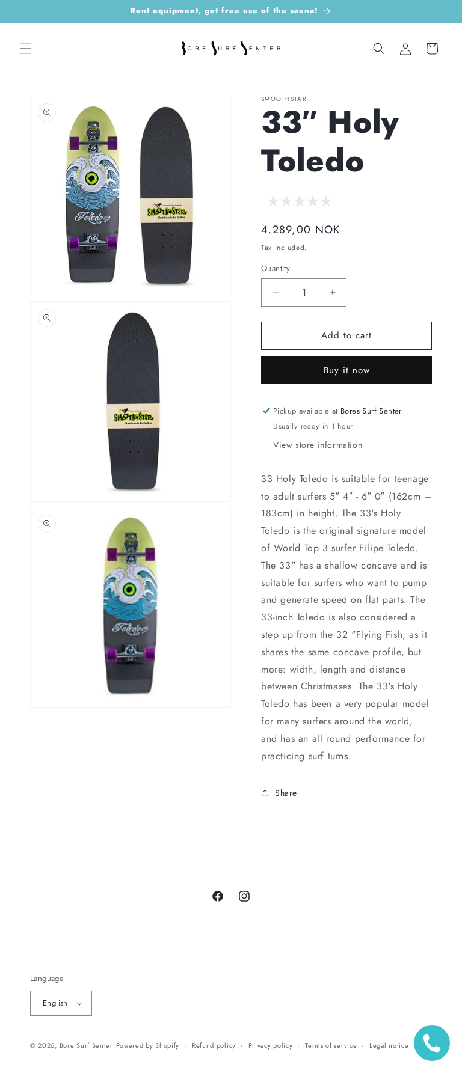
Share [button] (286, 793)
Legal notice (388, 1045)
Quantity (275, 268)
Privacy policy (270, 1045)
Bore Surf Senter (86, 1045)
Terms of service (331, 1045)
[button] (25, 48)
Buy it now (347, 370)
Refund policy (214, 1045)
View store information (317, 445)
